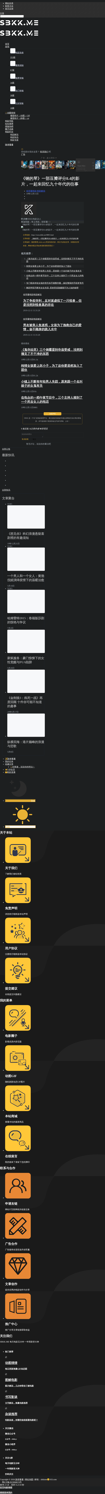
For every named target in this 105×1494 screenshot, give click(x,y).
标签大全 (9, 6)
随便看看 (19, 1479)
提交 (34, 439)
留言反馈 (9, 9)
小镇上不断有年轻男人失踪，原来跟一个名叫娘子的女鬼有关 (54, 271)
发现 (7, 47)
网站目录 (9, 3)
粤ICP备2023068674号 (12, 1482)
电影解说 (40, 191)
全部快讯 (6, 490)
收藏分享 (9, 764)
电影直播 (11, 772)
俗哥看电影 (31, 191)
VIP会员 (11, 769)
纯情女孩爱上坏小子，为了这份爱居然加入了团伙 (48, 266)
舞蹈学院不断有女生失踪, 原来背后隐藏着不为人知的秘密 (52, 288)
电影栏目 (9, 132)
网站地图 (29, 1479)
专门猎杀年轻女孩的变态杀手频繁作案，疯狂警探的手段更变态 (55, 283)
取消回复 (25, 439)
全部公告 (6, 449)
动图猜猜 (11, 113)
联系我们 (44, 152)
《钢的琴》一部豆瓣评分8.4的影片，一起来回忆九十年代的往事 (54, 238)
